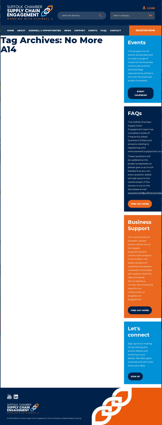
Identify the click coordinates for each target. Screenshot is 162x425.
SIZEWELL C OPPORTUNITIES (45, 30)
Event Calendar (141, 93)
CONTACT (115, 30)
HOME (10, 30)
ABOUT (21, 30)
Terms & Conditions (54, 418)
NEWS (67, 30)
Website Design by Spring (72, 418)
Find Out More (140, 204)
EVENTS (92, 30)
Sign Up (135, 376)
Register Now (145, 30)
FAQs (104, 30)
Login (151, 8)
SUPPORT (79, 30)
